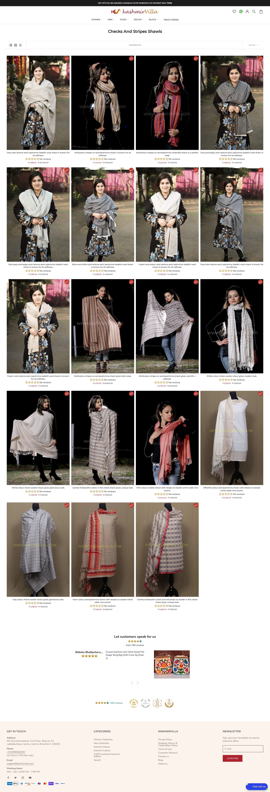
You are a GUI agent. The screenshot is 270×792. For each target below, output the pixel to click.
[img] (135, 641)
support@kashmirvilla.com (20, 763)
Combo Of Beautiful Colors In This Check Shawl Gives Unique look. (102, 488)
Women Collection (103, 739)
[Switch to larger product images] (11, 45)
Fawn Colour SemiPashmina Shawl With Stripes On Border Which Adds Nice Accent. (103, 600)
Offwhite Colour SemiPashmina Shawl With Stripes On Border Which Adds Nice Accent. (231, 489)
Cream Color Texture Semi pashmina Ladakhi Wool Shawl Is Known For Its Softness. (38, 377)
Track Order (171, 19)
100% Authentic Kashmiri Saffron (107, 755)
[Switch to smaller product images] (15, 45)
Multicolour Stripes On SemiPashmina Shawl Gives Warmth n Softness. (167, 377)
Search (97, 760)
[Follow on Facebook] (8, 777)
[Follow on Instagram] (22, 777)
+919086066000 (16, 752)
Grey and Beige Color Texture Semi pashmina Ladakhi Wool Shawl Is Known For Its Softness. (231, 154)
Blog (160, 760)
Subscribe (232, 758)
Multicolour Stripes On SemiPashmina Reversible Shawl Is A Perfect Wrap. (167, 154)
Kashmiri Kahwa (102, 746)
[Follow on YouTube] (30, 777)
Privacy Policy (165, 739)
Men (110, 19)
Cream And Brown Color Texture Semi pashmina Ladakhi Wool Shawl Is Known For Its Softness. (167, 265)
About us (162, 763)
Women (96, 19)
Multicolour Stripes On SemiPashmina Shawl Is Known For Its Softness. (103, 154)
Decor (137, 19)
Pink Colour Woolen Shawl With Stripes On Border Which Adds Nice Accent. (167, 489)
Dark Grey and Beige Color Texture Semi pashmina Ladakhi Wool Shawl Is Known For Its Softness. (38, 265)
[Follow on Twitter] (15, 777)
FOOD (123, 19)
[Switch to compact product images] (20, 45)
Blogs (152, 19)
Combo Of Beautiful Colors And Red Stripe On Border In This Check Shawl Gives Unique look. (167, 600)
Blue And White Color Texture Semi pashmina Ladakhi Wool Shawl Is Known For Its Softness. (102, 265)
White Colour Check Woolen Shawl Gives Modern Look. (232, 376)
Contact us (163, 756)
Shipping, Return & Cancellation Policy (167, 744)
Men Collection (101, 743)
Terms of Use (165, 749)
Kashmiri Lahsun (102, 750)
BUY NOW (53, 146)
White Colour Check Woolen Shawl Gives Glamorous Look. (38, 488)
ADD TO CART (22, 146)
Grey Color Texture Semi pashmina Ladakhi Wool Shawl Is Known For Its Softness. (38, 154)
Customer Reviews (168, 752)
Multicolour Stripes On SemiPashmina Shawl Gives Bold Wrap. (102, 376)
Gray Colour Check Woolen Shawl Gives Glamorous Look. (38, 599)
